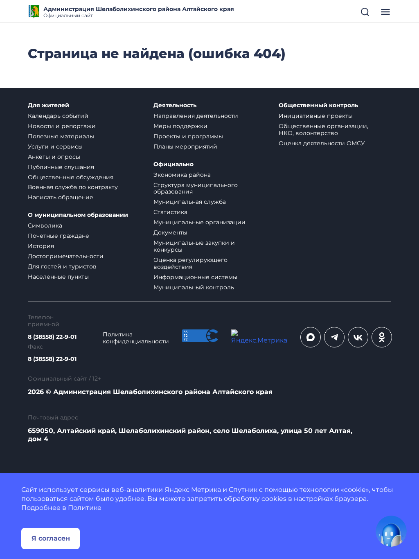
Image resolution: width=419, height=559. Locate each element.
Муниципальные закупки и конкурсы (194, 246)
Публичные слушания (61, 167)
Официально (173, 164)
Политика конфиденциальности (136, 338)
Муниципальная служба (189, 201)
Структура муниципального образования (195, 188)
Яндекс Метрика (192, 490)
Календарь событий (58, 115)
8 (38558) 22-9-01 (52, 337)
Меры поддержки (180, 126)
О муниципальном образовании (78, 215)
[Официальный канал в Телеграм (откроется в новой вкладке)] (334, 337)
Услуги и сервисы (55, 146)
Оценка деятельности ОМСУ (322, 143)
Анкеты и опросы (54, 156)
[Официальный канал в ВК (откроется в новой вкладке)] (358, 337)
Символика (45, 225)
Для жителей (48, 105)
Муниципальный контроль (193, 287)
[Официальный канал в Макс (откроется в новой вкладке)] (310, 337)
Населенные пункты (58, 276)
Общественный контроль (318, 105)
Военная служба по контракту (73, 187)
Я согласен (51, 538)
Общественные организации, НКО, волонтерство (323, 129)
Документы (170, 232)
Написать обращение (60, 197)
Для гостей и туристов (62, 266)
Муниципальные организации (199, 222)
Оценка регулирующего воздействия (190, 263)
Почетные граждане (58, 235)
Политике (84, 508)
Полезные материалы (61, 136)
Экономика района (182, 174)
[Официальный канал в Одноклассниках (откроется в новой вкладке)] (382, 337)
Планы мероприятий (185, 146)
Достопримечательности (66, 256)
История (41, 246)
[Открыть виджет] (391, 531)
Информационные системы (195, 277)
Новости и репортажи (62, 126)
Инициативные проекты (316, 115)
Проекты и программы (188, 136)
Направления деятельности (195, 115)
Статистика (170, 212)
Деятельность (174, 105)
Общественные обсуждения (70, 177)
